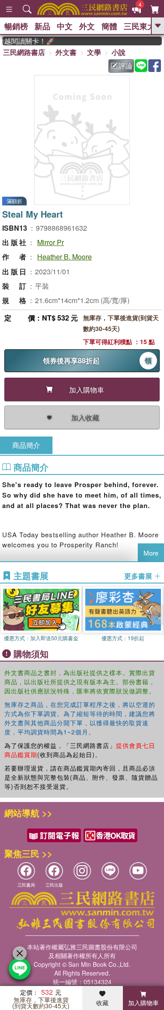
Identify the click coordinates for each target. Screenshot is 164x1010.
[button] (157, 614)
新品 (42, 26)
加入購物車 (143, 1002)
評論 (126, 66)
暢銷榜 (16, 26)
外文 (87, 26)
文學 (94, 52)
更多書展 (139, 576)
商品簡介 (26, 445)
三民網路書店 (24, 52)
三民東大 (139, 26)
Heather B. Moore (64, 257)
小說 (119, 52)
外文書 (66, 52)
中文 (65, 26)
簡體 (109, 26)
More (150, 552)
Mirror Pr (50, 242)
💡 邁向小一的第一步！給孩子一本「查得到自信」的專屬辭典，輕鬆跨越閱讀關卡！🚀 (25, 41)
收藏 (102, 1002)
